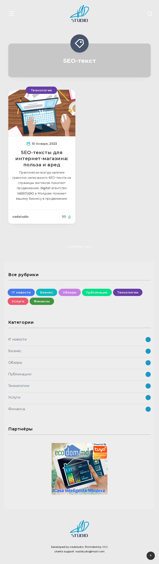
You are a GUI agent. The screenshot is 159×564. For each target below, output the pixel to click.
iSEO (105, 547)
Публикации (97, 292)
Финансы (42, 301)
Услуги (18, 301)
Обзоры (70, 292)
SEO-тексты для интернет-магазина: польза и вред (41, 159)
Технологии (41, 90)
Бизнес (46, 292)
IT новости (21, 292)
